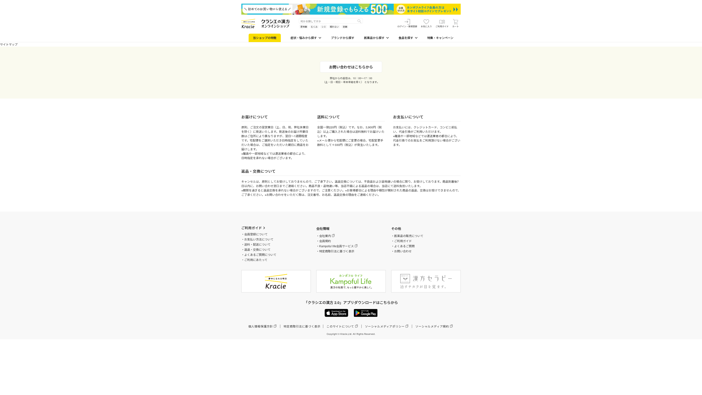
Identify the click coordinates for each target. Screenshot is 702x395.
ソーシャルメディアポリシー (385, 326)
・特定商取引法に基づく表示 (335, 251)
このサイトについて (340, 326)
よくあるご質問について (260, 255)
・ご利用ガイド (401, 241)
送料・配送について (257, 244)
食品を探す (406, 38)
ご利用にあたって (255, 260)
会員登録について (256, 234)
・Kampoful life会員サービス (335, 246)
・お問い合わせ (401, 251)
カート (455, 26)
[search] (359, 21)
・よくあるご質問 (403, 246)
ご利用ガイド (442, 26)
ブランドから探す (342, 38)
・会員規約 (323, 241)
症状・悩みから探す (303, 38)
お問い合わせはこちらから (351, 66)
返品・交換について (257, 249)
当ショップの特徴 (264, 38)
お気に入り (426, 26)
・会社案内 (323, 236)
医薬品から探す (374, 38)
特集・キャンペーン (440, 38)
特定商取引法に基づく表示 (302, 326)
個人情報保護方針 (260, 326)
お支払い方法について (258, 239)
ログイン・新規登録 (407, 26)
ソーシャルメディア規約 (432, 326)
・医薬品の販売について (407, 236)
